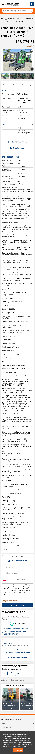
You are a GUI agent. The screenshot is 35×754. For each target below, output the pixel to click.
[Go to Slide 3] (22, 76)
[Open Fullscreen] (32, 68)
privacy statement (14, 746)
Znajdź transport (19, 148)
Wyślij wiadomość (17, 605)
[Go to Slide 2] (14, 76)
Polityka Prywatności (9, 601)
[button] (17, 60)
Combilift (6, 21)
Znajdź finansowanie (19, 142)
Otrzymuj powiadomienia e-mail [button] (16, 629)
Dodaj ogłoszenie (32, 4)
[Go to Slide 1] (5, 76)
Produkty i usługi (7, 727)
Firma (3, 723)
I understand (18, 750)
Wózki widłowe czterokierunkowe (21, 18)
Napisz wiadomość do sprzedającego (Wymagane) (18, 585)
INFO (4, 91)
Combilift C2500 (17, 21)
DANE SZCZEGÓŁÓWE (10, 157)
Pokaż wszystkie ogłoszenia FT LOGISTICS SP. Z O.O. (15, 633)
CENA (4, 124)
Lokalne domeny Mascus (13, 719)
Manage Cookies (27, 744)
